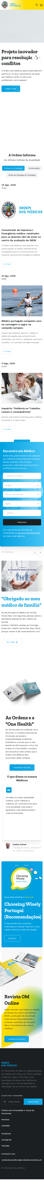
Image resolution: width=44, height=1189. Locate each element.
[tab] (15, 865)
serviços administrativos (29, 533)
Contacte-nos (8, 1154)
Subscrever (33, 1101)
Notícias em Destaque (13, 168)
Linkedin (5, 1125)
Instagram (6, 1140)
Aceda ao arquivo (16, 1039)
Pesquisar (22, 522)
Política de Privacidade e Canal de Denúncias (17, 1112)
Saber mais (11, 89)
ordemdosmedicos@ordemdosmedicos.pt (21, 1160)
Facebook (6, 1133)
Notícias (5, 1119)
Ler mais (7, 264)
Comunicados (34, 168)
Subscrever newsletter (12, 1095)
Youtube (5, 1146)
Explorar (12, 938)
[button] (34, 58)
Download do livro (22, 767)
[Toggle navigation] (41, 5)
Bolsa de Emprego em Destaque (22, 175)
